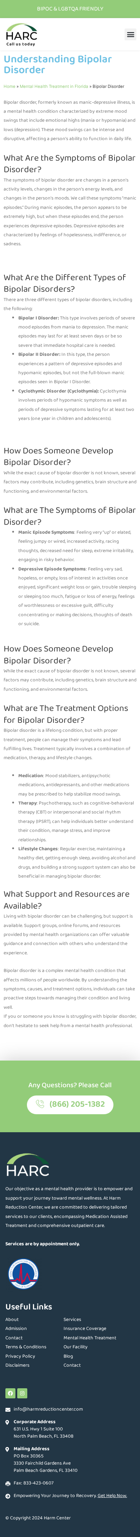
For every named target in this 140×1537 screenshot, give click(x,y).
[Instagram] (22, 1393)
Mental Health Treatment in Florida (54, 86)
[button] (130, 34)
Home (9, 86)
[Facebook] (10, 1393)
